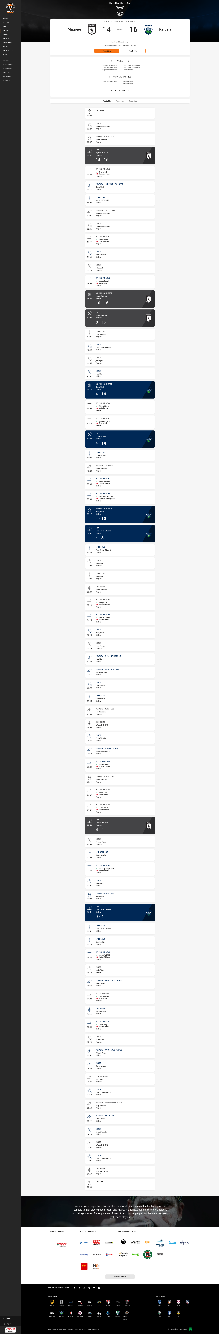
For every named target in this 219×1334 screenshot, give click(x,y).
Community (8, 51)
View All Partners (120, 1277)
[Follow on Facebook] (79, 1288)
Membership (8, 68)
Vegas (6, 26)
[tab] (107, 101)
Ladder (6, 34)
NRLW (5, 47)
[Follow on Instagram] (89, 1288)
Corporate (7, 76)
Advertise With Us (93, 1329)
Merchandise (8, 64)
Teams (6, 38)
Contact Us (82, 1329)
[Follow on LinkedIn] (99, 1288)
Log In (8, 1323)
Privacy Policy (61, 1329)
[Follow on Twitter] (84, 1288)
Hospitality (7, 72)
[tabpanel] (120, 650)
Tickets (6, 60)
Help (76, 1329)
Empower (6, 80)
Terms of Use (51, 1329)
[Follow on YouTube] (94, 1288)
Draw (5, 30)
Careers (70, 1329)
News (5, 18)
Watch (6, 22)
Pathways (7, 43)
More (5, 55)
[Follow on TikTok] (74, 1288)
